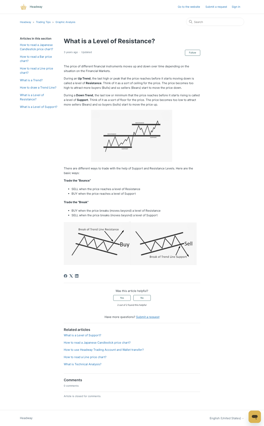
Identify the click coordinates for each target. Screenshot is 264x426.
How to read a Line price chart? (36, 71)
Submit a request (216, 6)
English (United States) (226, 418)
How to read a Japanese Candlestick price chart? (36, 47)
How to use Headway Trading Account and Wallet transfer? (104, 350)
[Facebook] (65, 276)
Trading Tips (43, 22)
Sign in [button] (236, 6)
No (142, 297)
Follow (192, 52)
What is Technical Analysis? (82, 364)
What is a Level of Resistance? (32, 97)
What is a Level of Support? (38, 107)
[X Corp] (71, 276)
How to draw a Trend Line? (38, 87)
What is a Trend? (31, 80)
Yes (122, 297)
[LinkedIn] (76, 276)
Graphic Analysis (65, 22)
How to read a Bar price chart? (36, 59)
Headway (25, 22)
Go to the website (189, 6)
